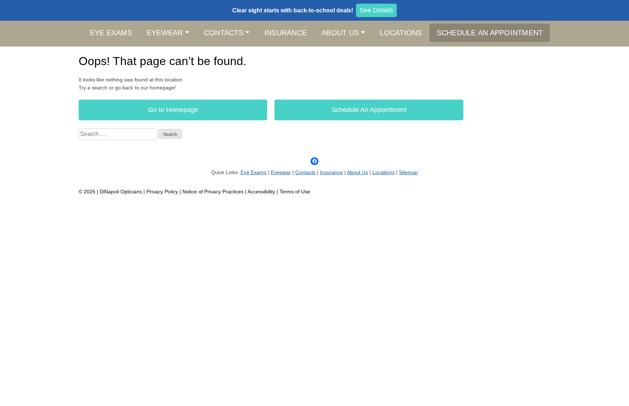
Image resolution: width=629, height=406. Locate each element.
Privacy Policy (162, 191)
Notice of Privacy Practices (213, 191)
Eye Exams (111, 33)
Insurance (285, 33)
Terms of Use (295, 191)
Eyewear (165, 33)
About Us (340, 33)
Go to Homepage (173, 109)
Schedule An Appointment (490, 33)
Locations (401, 33)
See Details (376, 10)
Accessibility (261, 191)
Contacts (224, 33)
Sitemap (408, 172)
